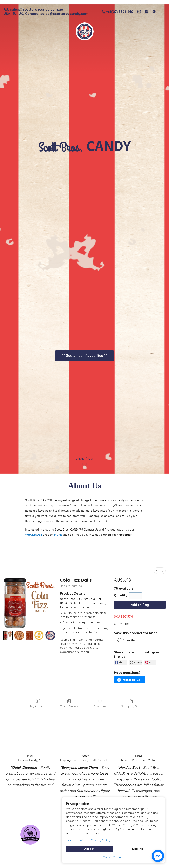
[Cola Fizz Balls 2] (29, 635)
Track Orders (69, 706)
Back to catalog (71, 586)
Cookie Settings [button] (113, 857)
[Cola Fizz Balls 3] (39, 635)
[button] (127, 640)
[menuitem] (157, 571)
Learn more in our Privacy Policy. (88, 840)
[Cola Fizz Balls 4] (50, 635)
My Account (38, 706)
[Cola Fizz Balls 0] (8, 635)
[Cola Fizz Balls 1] (19, 635)
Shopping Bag (131, 706)
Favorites (100, 706)
